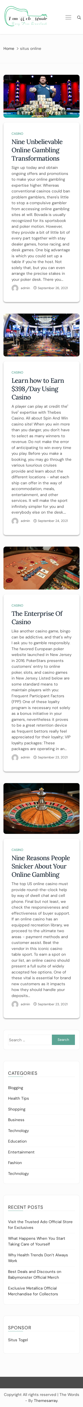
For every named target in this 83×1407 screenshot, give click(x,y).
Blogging (15, 1087)
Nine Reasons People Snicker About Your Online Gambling (41, 866)
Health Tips (18, 1098)
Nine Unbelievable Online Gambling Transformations (37, 150)
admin (25, 288)
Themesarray (45, 1400)
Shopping (16, 1109)
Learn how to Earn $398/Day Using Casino (38, 388)
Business (16, 1119)
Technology (18, 1130)
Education (17, 1141)
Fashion (15, 1162)
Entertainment (21, 1152)
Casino (17, 134)
